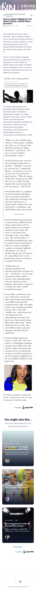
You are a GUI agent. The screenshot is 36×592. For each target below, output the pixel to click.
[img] (7, 460)
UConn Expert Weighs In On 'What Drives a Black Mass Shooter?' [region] (17, 21)
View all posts (18, 547)
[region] (18, 218)
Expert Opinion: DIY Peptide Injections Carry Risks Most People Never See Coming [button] (16, 449)
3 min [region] (16, 26)
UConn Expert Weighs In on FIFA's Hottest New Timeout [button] (16, 486)
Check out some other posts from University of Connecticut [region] (18, 424)
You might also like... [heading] (18, 419)
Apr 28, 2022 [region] (9, 26)
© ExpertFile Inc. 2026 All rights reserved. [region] (18, 586)
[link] (18, 407)
